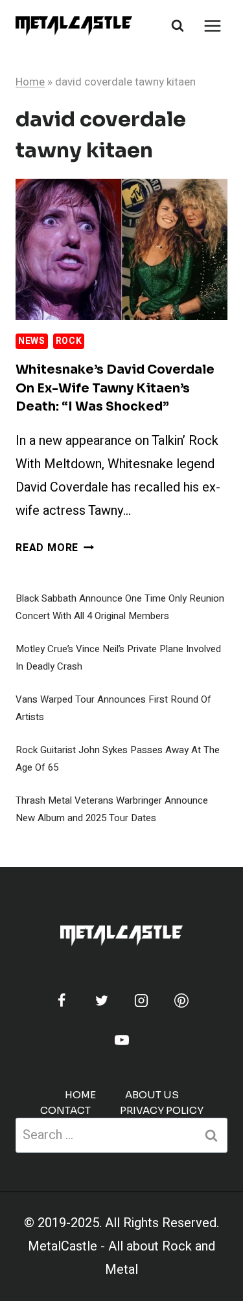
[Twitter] (101, 1000)
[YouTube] (122, 1040)
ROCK (69, 341)
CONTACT (65, 1110)
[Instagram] (141, 1000)
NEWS (31, 341)
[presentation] (121, 249)
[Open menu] (212, 25)
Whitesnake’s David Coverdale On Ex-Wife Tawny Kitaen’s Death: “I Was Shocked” (115, 388)
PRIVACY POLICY (161, 1110)
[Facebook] (61, 1000)
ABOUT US (152, 1095)
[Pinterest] (181, 1000)
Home (30, 82)
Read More (55, 548)
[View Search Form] (178, 26)
